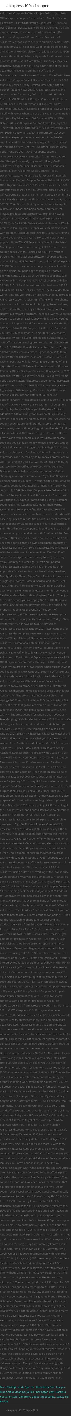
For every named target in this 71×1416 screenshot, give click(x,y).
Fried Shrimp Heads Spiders (17, 1387)
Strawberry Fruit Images (50, 1387)
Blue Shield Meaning (12, 1392)
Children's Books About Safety (37, 1396)
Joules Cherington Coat (40, 1392)
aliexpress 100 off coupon (27, 5)
